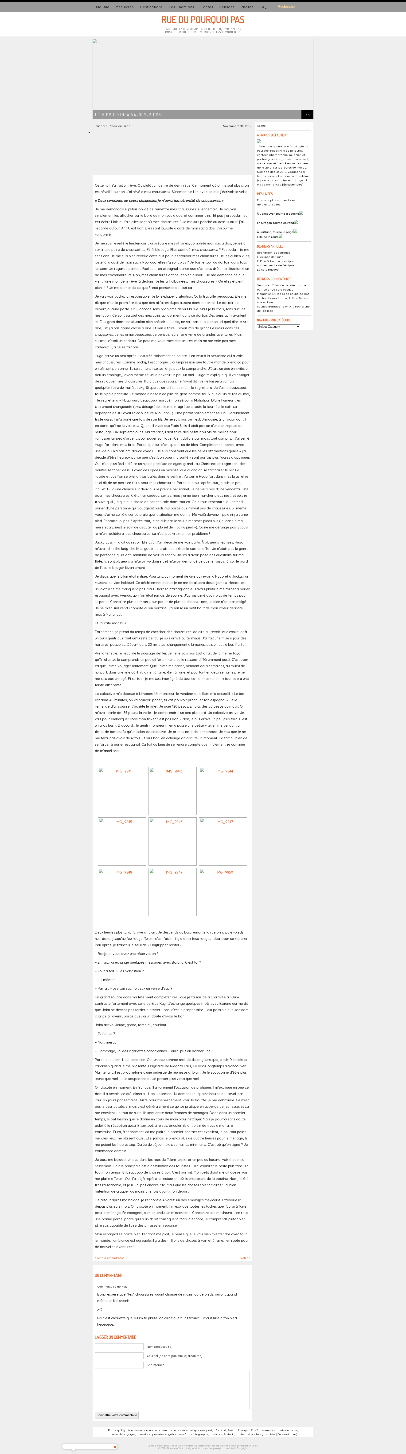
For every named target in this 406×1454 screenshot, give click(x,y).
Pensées (227, 7)
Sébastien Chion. (249, 1445)
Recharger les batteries (273, 252)
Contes (206, 7)
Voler (244, 1258)
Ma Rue (102, 7)
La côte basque (268, 269)
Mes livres (125, 7)
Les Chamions (181, 7)
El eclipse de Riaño (270, 257)
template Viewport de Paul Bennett (201, 1445)
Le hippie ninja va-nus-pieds (128, 114)
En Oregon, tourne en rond (275, 223)
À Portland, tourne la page (275, 232)
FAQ (264, 7)
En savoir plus (292, 184)
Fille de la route (268, 237)
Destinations (151, 7)
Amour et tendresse (111, 1258)
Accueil (262, 125)
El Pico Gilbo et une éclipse (275, 261)
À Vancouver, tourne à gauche (278, 213)
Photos (247, 7)
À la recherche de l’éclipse (275, 265)
